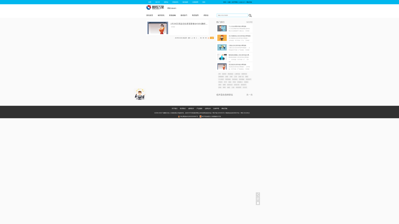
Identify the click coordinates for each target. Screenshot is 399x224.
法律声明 (216, 108)
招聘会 (166, 2)
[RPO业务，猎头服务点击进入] (140, 93)
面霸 (224, 84)
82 (201, 38)
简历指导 (195, 15)
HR (219, 74)
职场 (220, 87)
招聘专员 (244, 74)
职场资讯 (175, 2)
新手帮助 (235, 2)
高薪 (246, 76)
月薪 (231, 76)
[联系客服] (258, 203)
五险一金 (241, 76)
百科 (203, 2)
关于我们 (174, 108)
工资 (235, 76)
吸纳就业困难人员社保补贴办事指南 (240, 55)
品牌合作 (208, 108)
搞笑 (228, 87)
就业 (230, 82)
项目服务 (185, 2)
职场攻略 (172, 15)
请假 (224, 87)
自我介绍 (236, 84)
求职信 (205, 15)
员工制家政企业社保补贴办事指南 (240, 36)
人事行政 (237, 74)
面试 (220, 84)
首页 (149, 2)
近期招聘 (195, 2)
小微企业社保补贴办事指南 (237, 45)
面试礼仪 (229, 84)
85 (208, 38)
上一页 (193, 38)
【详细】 (173, 27)
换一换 (249, 95)
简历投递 (227, 79)
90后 (234, 82)
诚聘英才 (191, 108)
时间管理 (238, 87)
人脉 (233, 87)
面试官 (224, 74)
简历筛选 (230, 74)
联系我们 (183, 108)
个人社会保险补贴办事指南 (237, 26)
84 (206, 38)
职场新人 (240, 82)
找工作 (157, 2)
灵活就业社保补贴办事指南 (237, 64)
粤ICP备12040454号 (218, 113)
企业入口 (242, 2)
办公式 (245, 87)
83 (203, 38)
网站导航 (249, 2)
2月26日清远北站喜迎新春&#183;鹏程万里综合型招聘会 (196, 24)
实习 (225, 82)
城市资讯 (161, 15)
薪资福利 (221, 76)
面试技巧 (184, 15)
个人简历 (221, 79)
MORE (249, 22)
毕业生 (220, 82)
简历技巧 (248, 79)
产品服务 (199, 108)
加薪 (226, 76)
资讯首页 (149, 15)
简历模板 (241, 79)
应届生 (246, 82)
